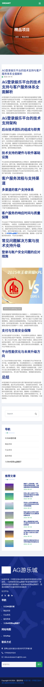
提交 (39, 664)
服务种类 (8, 456)
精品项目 (8, 444)
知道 (10, 438)
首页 (17, 37)
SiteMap (6, 636)
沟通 (13, 462)
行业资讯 (8, 450)
